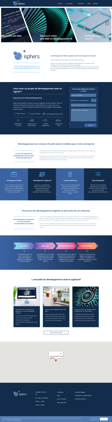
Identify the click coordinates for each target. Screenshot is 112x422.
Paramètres (94, 419)
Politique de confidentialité (14, 420)
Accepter (103, 419)
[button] (69, 3)
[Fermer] (110, 419)
